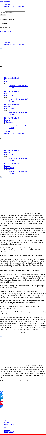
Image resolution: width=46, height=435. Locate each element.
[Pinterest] (23, 403)
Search (2, 10)
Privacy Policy (9, 424)
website (32, 381)
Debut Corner (9, 82)
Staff (5, 420)
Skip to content (5, 1)
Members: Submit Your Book (18, 86)
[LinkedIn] (23, 399)
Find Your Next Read (11, 78)
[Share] (23, 406)
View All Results (5, 31)
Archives (7, 422)
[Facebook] (23, 392)
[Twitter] (23, 396)
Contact (11, 88)
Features (7, 80)
